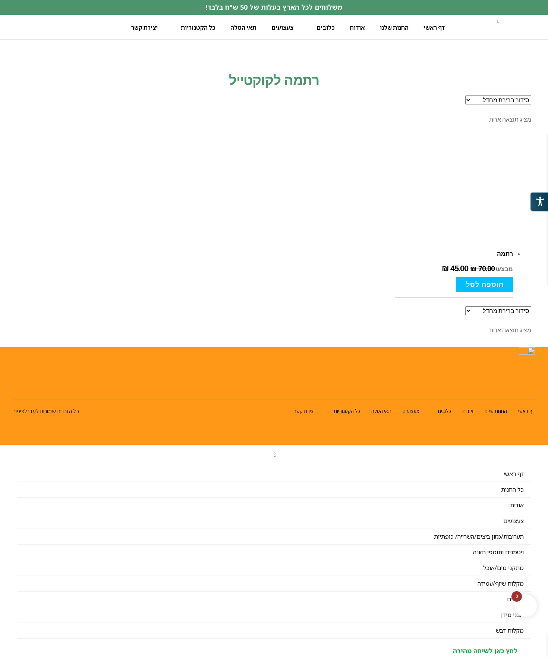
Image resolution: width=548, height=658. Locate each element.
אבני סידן (512, 615)
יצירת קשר (144, 28)
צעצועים (282, 28)
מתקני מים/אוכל (503, 568)
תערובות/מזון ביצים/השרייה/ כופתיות (479, 536)
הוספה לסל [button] (485, 284)
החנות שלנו (394, 28)
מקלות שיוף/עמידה (501, 583)
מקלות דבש (510, 630)
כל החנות (512, 489)
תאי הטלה (243, 28)
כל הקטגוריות (198, 28)
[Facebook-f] (35, 387)
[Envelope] (17, 387)
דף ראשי (434, 28)
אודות (357, 28)
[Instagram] (52, 387)
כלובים (325, 28)
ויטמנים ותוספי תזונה (498, 552)
